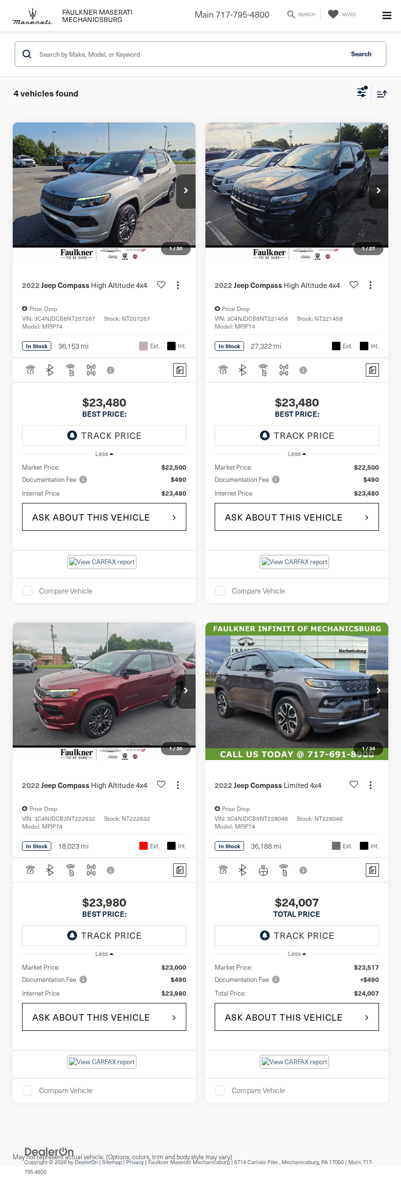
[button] (186, 191)
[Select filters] (362, 93)
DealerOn (86, 1162)
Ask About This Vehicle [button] (91, 517)
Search (361, 53)
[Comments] (179, 370)
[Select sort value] (379, 93)
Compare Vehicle (65, 591)
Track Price (111, 435)
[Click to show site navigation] (387, 15)
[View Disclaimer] (111, 370)
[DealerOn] (49, 1151)
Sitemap (112, 1162)
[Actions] (177, 285)
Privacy (135, 1162)
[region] (104, 480)
